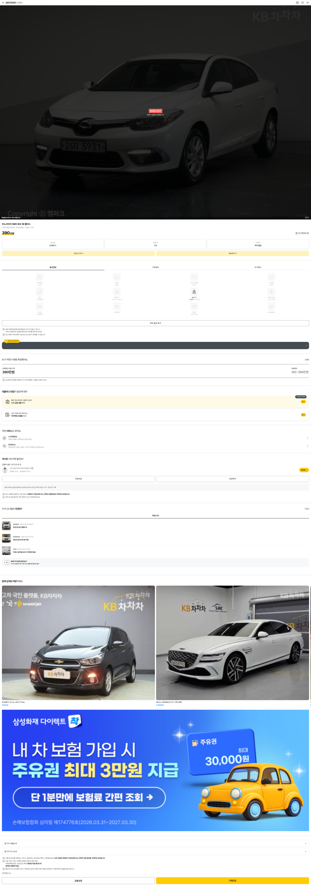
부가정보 (258, 267)
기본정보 (155, 267)
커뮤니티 (155, 516)
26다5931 (14, 2)
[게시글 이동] (155, 526)
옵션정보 (53, 267)
